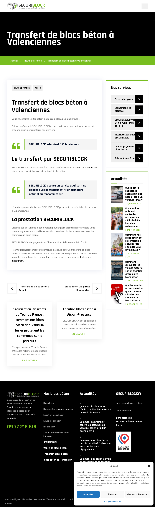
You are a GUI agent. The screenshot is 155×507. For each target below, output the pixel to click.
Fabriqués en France (126, 158)
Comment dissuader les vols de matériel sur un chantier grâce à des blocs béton (134, 269)
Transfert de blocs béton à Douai (34, 288)
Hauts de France (33, 60)
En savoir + (29, 360)
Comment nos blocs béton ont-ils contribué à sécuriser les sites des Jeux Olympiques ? (134, 242)
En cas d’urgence (124, 99)
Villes (38, 88)
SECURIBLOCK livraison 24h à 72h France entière (127, 123)
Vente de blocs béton (55, 448)
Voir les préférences (138, 494)
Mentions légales (13, 499)
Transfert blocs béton (55, 453)
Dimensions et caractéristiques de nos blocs (129, 421)
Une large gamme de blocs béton (126, 148)
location (77, 167)
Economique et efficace (123, 109)
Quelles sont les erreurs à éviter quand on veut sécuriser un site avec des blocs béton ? (134, 293)
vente (90, 167)
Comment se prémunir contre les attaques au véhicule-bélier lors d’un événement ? (133, 217)
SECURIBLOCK (50, 442)
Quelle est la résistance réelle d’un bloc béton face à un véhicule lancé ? (134, 194)
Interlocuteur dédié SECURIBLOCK (125, 136)
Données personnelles (34, 499)
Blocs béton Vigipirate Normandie (77, 288)
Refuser (112, 494)
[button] (148, 465)
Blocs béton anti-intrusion (57, 459)
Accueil (14, 60)
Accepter (88, 494)
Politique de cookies (112, 501)
